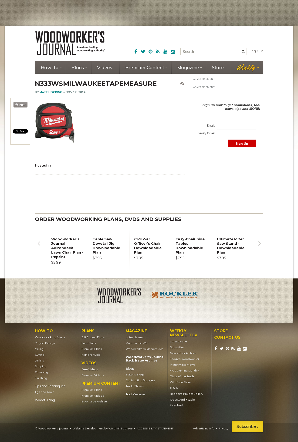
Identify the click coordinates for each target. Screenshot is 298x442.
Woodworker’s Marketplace (144, 349)
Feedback (177, 405)
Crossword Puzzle (182, 399)
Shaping (40, 366)
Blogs (130, 368)
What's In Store (180, 382)
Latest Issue (134, 337)
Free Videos (89, 369)
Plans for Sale (91, 354)
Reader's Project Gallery (186, 393)
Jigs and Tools (44, 392)
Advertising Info (203, 428)
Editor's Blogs (135, 374)
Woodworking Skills (50, 337)
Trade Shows (135, 386)
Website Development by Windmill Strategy (102, 428)
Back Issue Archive (94, 401)
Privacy (223, 428)
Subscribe (177, 347)
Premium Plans (91, 349)
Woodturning (45, 400)
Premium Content (144, 67)
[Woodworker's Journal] (123, 296)
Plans (77, 67)
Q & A (174, 388)
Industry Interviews (182, 364)
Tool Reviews (135, 394)
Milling (39, 349)
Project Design (45, 343)
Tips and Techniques (50, 386)
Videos (104, 67)
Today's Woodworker (184, 359)
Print (22, 104)
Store (218, 67)
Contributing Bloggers (141, 380)
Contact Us (227, 337)
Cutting (39, 354)
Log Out (256, 51)
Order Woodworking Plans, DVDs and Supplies (108, 219)
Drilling (39, 360)
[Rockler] (175, 296)
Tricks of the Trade (182, 376)
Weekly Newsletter (183, 333)
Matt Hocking (51, 92)
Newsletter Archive (183, 353)
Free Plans (88, 343)
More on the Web (137, 343)
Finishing (41, 378)
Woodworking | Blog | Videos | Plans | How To (70, 43)
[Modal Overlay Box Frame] (228, 120)
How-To (50, 67)
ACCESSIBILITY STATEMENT (155, 428)
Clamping (41, 372)
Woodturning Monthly (184, 370)
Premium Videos (92, 375)
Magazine (188, 67)
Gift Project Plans (93, 337)
